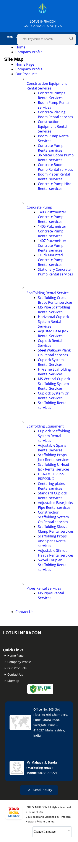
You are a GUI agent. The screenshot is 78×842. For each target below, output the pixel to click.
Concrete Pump (39, 207)
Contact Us (24, 611)
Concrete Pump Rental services (50, 148)
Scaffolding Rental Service (48, 292)
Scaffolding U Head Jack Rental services (54, 467)
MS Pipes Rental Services (51, 595)
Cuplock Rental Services (50, 343)
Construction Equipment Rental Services (47, 86)
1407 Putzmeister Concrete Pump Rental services (52, 245)
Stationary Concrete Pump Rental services (55, 272)
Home (20, 47)
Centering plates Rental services (51, 486)
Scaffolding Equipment (45, 426)
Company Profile (28, 52)
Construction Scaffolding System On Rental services (53, 517)
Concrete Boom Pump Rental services (55, 167)
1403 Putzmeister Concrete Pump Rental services (52, 217)
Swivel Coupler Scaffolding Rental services (52, 565)
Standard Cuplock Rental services (52, 495)
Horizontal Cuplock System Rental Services (53, 321)
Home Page (24, 64)
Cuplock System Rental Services (51, 362)
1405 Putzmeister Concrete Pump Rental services (52, 231)
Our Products (26, 73)
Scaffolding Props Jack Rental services (54, 457)
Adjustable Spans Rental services (52, 447)
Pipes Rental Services (44, 588)
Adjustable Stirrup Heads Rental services (56, 553)
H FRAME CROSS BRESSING (51, 476)
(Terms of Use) (35, 812)
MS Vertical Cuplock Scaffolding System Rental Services (54, 383)
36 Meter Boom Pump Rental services (56, 157)
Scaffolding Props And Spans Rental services (52, 541)
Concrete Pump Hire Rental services (54, 186)
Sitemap (13, 681)
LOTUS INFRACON (43, 23)
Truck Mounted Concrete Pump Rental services (50, 260)
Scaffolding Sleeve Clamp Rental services (56, 529)
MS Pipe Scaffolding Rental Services (54, 309)
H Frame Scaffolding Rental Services (54, 371)
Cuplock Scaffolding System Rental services (54, 436)
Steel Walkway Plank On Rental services (54, 352)
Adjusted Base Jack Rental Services (53, 333)
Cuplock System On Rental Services (53, 395)
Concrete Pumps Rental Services (51, 95)
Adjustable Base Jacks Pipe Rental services (55, 505)
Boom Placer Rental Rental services (54, 176)
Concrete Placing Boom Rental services (55, 114)
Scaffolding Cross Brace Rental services (55, 300)
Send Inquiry (42, 790)
